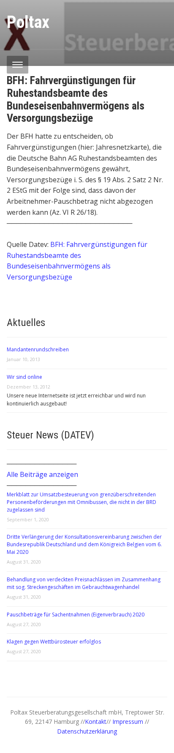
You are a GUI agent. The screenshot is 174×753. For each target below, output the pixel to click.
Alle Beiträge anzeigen (42, 474)
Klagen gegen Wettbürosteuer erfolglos (54, 641)
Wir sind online (24, 377)
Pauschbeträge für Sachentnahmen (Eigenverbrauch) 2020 (75, 614)
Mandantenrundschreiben (38, 349)
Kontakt (95, 721)
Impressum (128, 721)
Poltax (28, 22)
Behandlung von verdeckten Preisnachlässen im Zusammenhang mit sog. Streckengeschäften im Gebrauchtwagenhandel (83, 583)
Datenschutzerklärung (87, 731)
